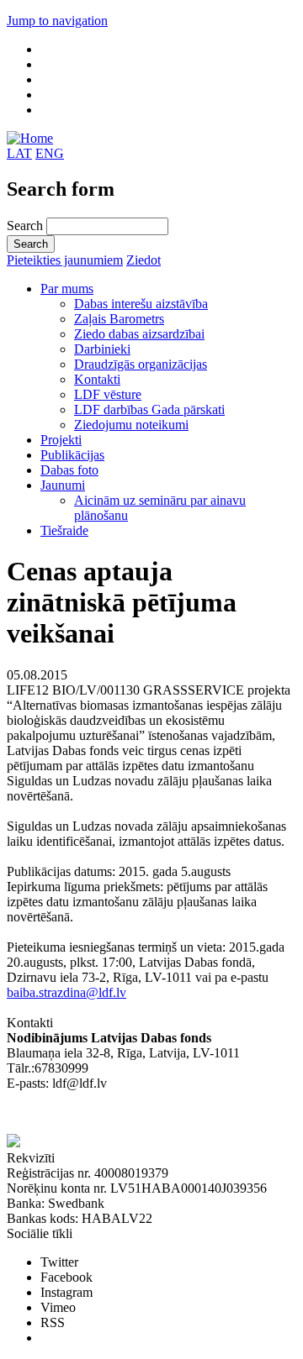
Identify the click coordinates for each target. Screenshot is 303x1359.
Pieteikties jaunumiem (65, 260)
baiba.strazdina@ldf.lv (66, 992)
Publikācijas (72, 455)
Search (26, 225)
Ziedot (143, 260)
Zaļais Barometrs (119, 319)
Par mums (66, 288)
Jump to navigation (57, 20)
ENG (49, 153)
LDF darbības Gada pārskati (149, 409)
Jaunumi (62, 485)
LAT (19, 153)
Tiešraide (64, 530)
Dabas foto (69, 470)
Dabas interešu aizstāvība (141, 303)
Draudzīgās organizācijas (140, 364)
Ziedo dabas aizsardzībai (139, 334)
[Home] (30, 138)
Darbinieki (102, 349)
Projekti (61, 440)
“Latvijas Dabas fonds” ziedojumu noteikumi (126, 1113)
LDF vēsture (107, 394)
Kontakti (97, 379)
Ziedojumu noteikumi (131, 424)
